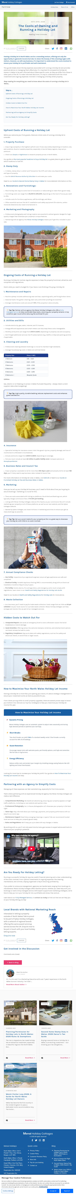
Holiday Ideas (54, 7)
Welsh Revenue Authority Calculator (23, 176)
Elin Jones (10, 48)
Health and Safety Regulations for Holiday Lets (35, 595)
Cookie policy (43, 1187)
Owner (21, 48)
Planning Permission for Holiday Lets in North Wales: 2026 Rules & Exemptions (19, 1034)
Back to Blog (13, 962)
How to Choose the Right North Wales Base (62, 1159)
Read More (29, 1058)
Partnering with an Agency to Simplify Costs (21, 112)
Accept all (53, 1191)
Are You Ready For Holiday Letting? (18, 117)
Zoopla (15, 154)
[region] (38, 1185)
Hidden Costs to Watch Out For (16, 103)
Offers (73, 7)
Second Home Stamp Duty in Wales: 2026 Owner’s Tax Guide (54, 1034)
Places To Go (64, 7)
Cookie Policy (34, 1153)
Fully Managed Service (24, 898)
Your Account (71, 2)
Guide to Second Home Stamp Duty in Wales (28, 181)
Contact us (33, 1165)
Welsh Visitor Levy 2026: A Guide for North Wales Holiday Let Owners (18, 1096)
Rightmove (23, 154)
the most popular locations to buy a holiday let (30, 159)
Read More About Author (15, 984)
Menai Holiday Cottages (35, 220)
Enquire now (9, 935)
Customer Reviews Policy (38, 1156)
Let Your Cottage (59, 2)
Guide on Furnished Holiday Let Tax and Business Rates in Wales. (35, 479)
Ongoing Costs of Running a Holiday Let (19, 98)
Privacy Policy (34, 1150)
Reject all (67, 1191)
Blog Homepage (6, 7)
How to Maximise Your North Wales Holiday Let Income (25, 108)
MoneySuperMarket (10, 461)
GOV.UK (46, 478)
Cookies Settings (8, 1191)
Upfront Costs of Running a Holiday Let (19, 94)
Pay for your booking (36, 1162)
